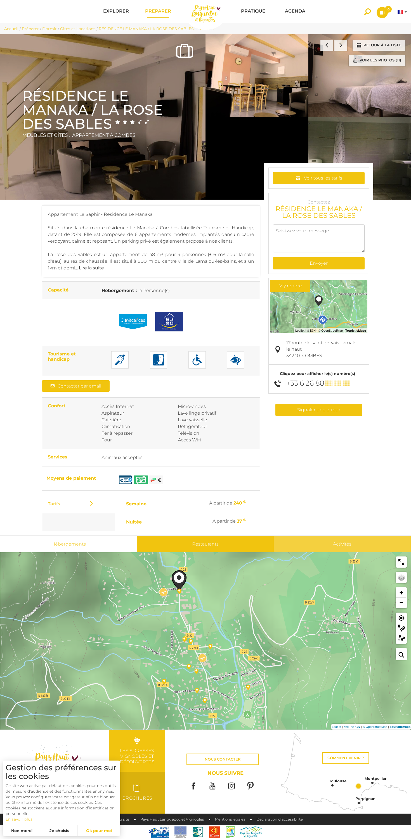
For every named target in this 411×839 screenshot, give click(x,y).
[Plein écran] (401, 562)
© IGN (355, 726)
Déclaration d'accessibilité (279, 819)
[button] (116, 11)
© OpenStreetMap (375, 726)
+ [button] (401, 592)
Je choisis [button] (59, 830)
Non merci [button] (21, 830)
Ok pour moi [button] (99, 830)
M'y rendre (290, 285)
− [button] (401, 602)
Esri (346, 726)
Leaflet (336, 726)
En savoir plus (19, 819)
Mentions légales (230, 819)
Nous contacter (223, 759)
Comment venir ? (345, 758)
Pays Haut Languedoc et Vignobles (172, 819)
